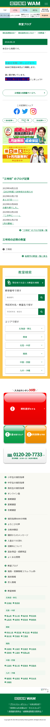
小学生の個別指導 (16, 477)
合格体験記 (13, 529)
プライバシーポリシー (19, 704)
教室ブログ (13, 565)
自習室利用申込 (15, 711)
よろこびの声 (14, 524)
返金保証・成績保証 (17, 551)
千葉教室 (41, 33)
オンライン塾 (14, 493)
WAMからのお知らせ (18, 708)
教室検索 (12, 591)
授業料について (15, 546)
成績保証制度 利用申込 (32, 711)
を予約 (36, 434)
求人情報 (12, 582)
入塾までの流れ (15, 540)
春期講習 (12, 499)
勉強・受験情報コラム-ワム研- (22, 571)
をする (23, 409)
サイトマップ (34, 708)
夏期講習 (12, 504)
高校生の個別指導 (16, 488)
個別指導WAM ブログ (26, 33)
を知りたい (15, 434)
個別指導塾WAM (9, 33)
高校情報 (12, 577)
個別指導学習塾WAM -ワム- (25, 698)
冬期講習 (12, 510)
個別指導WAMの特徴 (17, 518)
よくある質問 (14, 557)
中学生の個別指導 (16, 482)
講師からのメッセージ (18, 535)
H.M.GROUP (35, 704)
